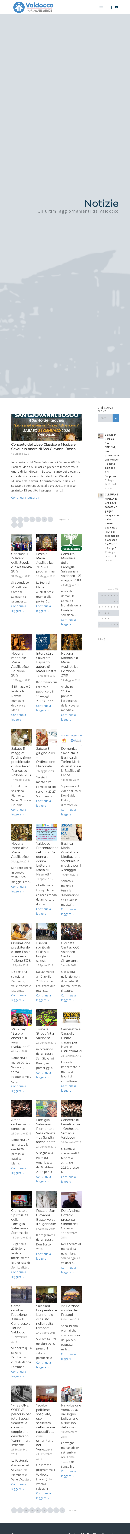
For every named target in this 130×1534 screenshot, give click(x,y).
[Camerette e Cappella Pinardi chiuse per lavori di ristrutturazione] (71, 1017)
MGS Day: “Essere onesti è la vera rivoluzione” (20, 1038)
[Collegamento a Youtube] (116, 7)
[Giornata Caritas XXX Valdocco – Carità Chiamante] (71, 931)
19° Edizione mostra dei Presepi (70, 1310)
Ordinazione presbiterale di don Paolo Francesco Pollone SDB (21, 952)
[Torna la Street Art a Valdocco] (46, 1017)
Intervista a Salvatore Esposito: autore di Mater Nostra (46, 662)
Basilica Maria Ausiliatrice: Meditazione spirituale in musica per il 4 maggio (71, 857)
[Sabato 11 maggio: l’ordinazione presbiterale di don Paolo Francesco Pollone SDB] (21, 737)
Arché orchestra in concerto (20, 1124)
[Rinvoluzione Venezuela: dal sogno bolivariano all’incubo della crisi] (71, 1394)
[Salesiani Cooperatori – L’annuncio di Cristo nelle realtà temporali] (46, 1294)
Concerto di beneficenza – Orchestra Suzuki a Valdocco (70, 1128)
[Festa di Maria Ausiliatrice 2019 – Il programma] (46, 542)
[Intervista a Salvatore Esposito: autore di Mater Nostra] (46, 642)
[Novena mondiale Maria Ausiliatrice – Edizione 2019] (21, 642)
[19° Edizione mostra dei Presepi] (71, 1294)
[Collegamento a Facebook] (111, 7)
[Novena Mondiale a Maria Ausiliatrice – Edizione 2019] (71, 642)
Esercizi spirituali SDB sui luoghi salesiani (43, 952)
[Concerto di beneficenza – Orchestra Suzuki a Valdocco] (71, 1108)
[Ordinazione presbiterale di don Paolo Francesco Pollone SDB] (21, 931)
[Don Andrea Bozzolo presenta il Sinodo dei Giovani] (71, 1199)
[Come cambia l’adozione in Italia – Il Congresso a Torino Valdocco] (21, 1294)
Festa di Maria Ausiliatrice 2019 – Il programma (45, 562)
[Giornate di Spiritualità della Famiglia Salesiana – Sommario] (21, 1199)
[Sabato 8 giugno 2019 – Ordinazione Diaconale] (46, 737)
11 (26, 519)
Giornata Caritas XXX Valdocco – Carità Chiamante (70, 952)
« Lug (101, 639)
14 (44, 519)
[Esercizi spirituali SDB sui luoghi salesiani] (46, 931)
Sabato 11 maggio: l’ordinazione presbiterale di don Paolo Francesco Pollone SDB (21, 762)
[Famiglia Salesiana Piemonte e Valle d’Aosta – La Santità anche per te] (46, 1108)
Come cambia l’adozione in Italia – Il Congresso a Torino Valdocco (21, 1319)
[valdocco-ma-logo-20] (33, 7)
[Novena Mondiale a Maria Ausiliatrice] (21, 832)
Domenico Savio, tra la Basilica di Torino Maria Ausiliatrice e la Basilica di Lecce (71, 762)
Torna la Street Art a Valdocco (45, 1033)
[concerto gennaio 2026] (46, 427)
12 (32, 519)
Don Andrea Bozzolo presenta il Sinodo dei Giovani (70, 1219)
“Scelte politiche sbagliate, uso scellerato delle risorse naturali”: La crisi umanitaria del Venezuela (45, 1427)
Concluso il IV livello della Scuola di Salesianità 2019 (21, 562)
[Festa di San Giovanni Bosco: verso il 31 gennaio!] (46, 1199)
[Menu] (101, 7)
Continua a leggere (24, 497)
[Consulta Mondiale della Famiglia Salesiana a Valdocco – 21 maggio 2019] (71, 542)
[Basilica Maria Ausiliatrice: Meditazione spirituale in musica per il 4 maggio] (71, 832)
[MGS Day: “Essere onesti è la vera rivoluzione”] (21, 1017)
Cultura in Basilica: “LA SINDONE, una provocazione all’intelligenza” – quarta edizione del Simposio (114, 455)
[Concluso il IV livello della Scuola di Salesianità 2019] (21, 542)
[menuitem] (101, 7)
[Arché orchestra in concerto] (21, 1108)
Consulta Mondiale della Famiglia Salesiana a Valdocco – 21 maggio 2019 (71, 567)
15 (50, 519)
